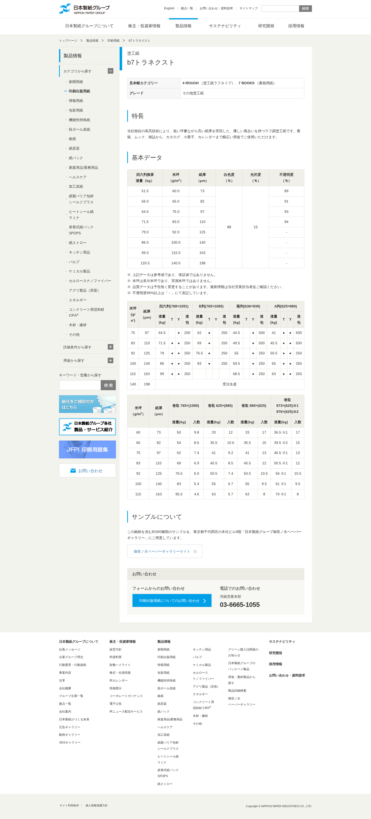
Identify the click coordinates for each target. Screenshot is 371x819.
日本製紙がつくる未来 (74, 719)
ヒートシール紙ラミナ (81, 215)
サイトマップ (249, 8)
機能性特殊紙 (79, 120)
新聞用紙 (76, 82)
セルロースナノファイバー (90, 281)
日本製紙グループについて (89, 26)
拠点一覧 (187, 8)
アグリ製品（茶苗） (85, 290)
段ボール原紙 (79, 129)
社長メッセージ (69, 649)
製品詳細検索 (237, 690)
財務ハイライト (120, 665)
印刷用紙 (114, 40)
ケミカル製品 (79, 271)
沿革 (62, 680)
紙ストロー (78, 243)
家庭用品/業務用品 (83, 167)
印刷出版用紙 (79, 91)
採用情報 (296, 26)
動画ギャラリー (69, 735)
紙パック (76, 158)
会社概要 (65, 688)
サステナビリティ (225, 26)
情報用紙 (76, 101)
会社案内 (65, 711)
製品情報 (183, 26)
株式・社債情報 (120, 672)
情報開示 (116, 688)
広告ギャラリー (69, 727)
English (169, 8)
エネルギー (78, 300)
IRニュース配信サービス (126, 711)
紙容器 (74, 148)
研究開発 (266, 26)
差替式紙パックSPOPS (81, 230)
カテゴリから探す (77, 71)
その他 (74, 334)
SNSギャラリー (70, 742)
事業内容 (65, 672)
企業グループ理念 (71, 657)
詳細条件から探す (77, 347)
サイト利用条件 (69, 805)
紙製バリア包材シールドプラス (81, 199)
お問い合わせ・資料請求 (216, 8)
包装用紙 (76, 110)
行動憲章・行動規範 (72, 665)
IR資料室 (116, 657)
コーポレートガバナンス (126, 696)
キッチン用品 (79, 252)
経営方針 (116, 649)
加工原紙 (76, 186)
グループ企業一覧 (71, 696)
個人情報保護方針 (97, 805)
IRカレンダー (119, 680)
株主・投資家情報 (144, 26)
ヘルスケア (78, 177)
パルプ (74, 262)
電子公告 (116, 703)
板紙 (72, 139)
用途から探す (74, 360)
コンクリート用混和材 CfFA (86, 312)
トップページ (68, 40)
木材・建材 (78, 325)
